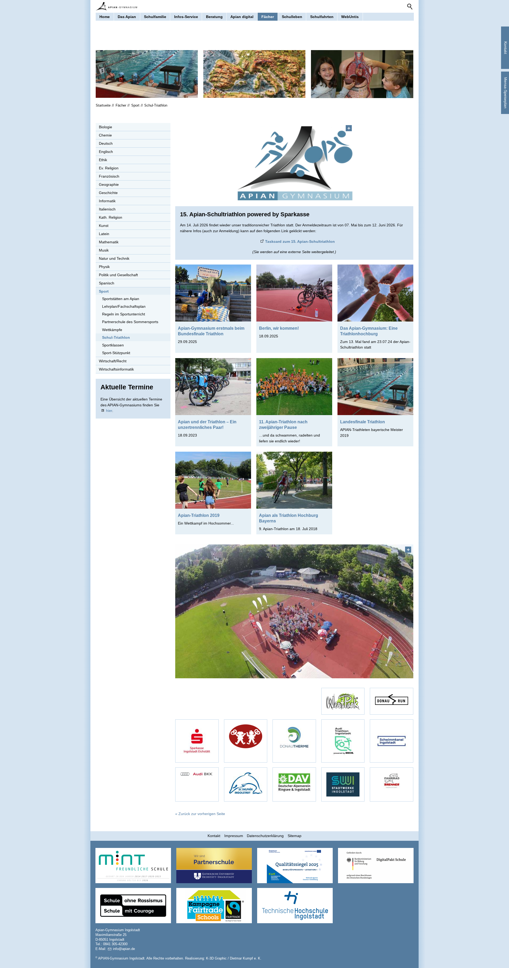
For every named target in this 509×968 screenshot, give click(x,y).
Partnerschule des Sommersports (130, 322)
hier (109, 410)
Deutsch (106, 143)
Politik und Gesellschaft (118, 275)
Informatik (107, 201)
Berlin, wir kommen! (279, 328)
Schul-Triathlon (116, 337)
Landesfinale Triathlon (362, 421)
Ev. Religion (109, 168)
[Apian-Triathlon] (294, 611)
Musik (104, 250)
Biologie (105, 127)
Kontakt (214, 836)
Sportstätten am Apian (120, 299)
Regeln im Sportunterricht (123, 314)
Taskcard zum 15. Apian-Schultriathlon (300, 241)
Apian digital (241, 17)
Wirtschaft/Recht (112, 361)
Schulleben (292, 17)
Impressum (233, 836)
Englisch (106, 151)
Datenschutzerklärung (265, 836)
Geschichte (108, 193)
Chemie (105, 135)
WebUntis (350, 17)
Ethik (103, 160)
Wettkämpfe (112, 330)
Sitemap (294, 836)
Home (104, 17)
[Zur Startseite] (116, 6)
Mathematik (109, 242)
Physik (104, 267)
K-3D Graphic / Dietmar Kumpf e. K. (233, 958)
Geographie (109, 184)
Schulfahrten (322, 17)
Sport (104, 291)
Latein (104, 234)
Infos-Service (186, 17)
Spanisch (106, 283)
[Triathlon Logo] (294, 162)
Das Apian (127, 17)
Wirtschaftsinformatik (116, 369)
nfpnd (123, 949)
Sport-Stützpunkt (116, 353)
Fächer (267, 17)
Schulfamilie (155, 17)
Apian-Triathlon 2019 (199, 515)
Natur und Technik (114, 258)
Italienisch (107, 209)
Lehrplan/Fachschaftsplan (124, 306)
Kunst (103, 225)
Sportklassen (113, 345)
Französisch (109, 176)
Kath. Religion (110, 217)
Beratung (214, 17)
